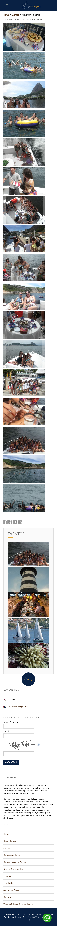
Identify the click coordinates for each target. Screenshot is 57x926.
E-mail (6, 731)
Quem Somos (9, 841)
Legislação (8, 883)
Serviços (7, 848)
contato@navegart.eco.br (19, 706)
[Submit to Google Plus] (10, 521)
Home (6, 14)
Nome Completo (10, 722)
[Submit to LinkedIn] (20, 521)
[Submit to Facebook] (5, 521)
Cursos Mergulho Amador (15, 862)
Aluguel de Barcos (11, 890)
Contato (7, 897)
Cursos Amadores (11, 855)
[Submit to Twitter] (15, 521)
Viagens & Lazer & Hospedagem (18, 904)
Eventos (15, 14)
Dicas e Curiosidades (13, 869)
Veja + (28, 556)
